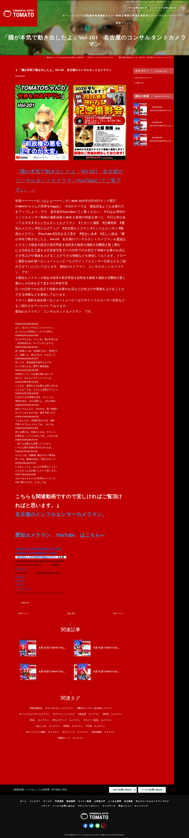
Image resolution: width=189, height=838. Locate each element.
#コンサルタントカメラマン (59, 708)
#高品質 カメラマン (89, 714)
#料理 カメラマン (112, 714)
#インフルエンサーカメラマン (34, 714)
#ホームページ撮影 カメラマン (42, 732)
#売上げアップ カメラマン (66, 720)
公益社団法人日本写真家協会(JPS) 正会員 (36, 553)
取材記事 (19, 577)
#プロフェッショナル (64, 714)
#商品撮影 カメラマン (103, 732)
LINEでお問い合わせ (137, 7)
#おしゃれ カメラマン (48, 726)
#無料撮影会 (35, 708)
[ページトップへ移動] (172, 790)
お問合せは (20, 569)
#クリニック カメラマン (75, 732)
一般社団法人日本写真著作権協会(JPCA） (36, 557)
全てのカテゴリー (143, 78)
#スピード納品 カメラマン (98, 720)
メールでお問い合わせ (165, 7)
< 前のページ (23, 613)
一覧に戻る (71, 613)
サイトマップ (141, 806)
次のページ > (118, 613)
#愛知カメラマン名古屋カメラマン (94, 708)
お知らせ (25, 602)
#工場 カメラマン (95, 726)
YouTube (19, 585)
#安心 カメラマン (39, 720)
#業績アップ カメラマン (71, 738)
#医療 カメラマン (73, 726)
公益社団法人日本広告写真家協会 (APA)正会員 (38, 549)
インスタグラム (23, 589)
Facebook (20, 581)
